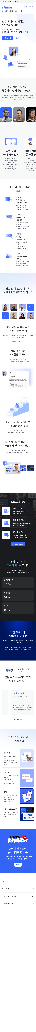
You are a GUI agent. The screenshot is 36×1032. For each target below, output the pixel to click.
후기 (20, 11)
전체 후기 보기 (18, 720)
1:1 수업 (4, 1)
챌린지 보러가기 (7, 38)
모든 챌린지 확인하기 (18, 544)
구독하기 (18, 864)
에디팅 (16, 1)
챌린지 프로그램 (11, 11)
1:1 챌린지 (10, 1)
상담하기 (18, 38)
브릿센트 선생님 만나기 (18, 341)
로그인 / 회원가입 (28, 6)
